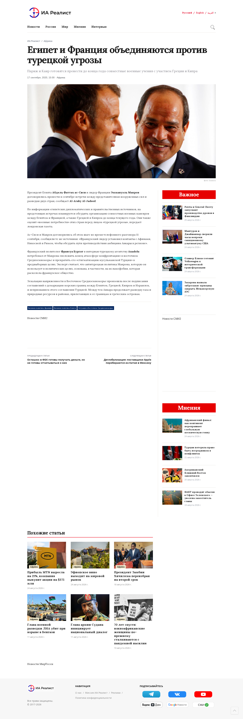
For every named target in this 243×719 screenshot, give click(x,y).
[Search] (212, 26)
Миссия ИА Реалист (96, 692)
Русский (187, 12)
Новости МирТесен (40, 664)
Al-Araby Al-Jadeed (82, 201)
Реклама (116, 692)
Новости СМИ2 (37, 318)
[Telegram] (151, 694)
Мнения (80, 27)
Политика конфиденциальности (93, 697)
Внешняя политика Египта (65, 308)
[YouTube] (203, 694)
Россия (50, 27)
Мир (64, 27)
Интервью (99, 27)
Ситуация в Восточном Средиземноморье (95, 308)
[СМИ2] (203, 705)
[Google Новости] (177, 705)
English (200, 12)
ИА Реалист (33, 41)
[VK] (177, 694)
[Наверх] (234, 710)
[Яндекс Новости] (151, 705)
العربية (211, 12)
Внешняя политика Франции (40, 308)
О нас (78, 692)
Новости (33, 27)
